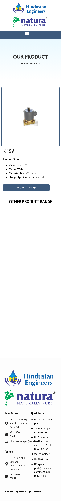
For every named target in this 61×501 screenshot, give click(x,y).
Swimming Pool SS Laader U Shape (21, 336)
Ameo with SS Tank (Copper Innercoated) (24, 347)
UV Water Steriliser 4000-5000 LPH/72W (24, 270)
